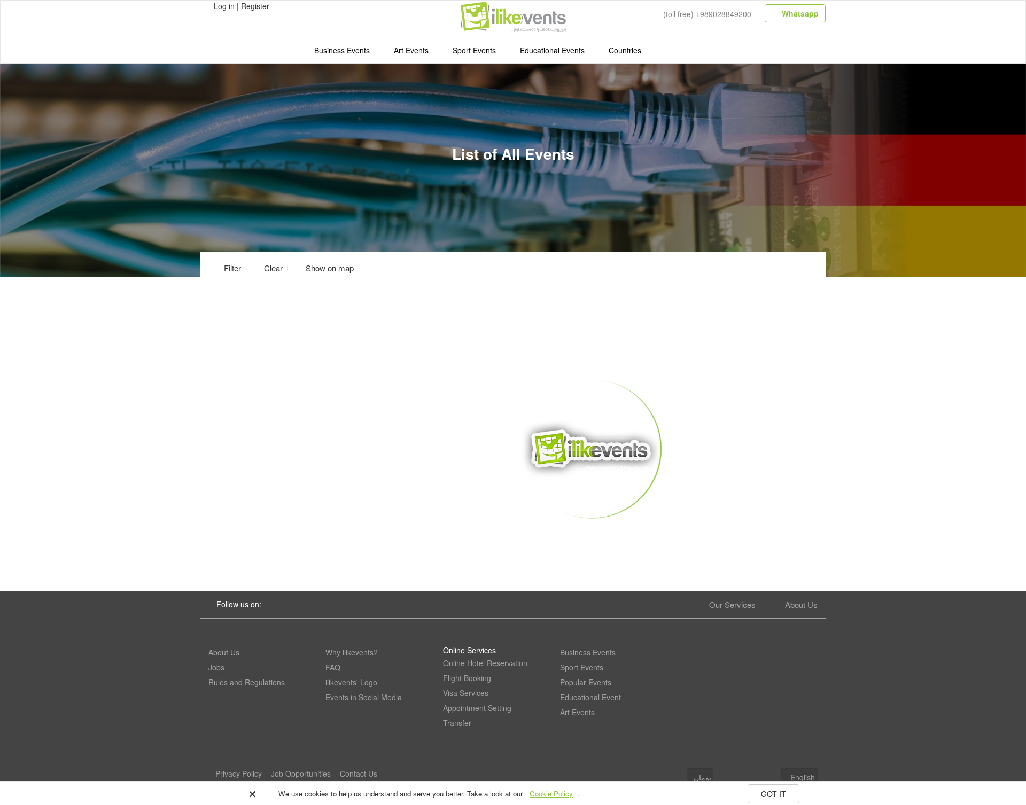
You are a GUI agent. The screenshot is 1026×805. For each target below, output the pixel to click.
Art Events (411, 50)
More (591, 535)
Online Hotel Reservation (485, 663)
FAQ (332, 667)
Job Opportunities (301, 773)
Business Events (342, 50)
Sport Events (474, 50)
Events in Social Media (363, 697)
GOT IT (773, 793)
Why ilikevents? (351, 652)
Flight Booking (467, 678)
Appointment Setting (477, 707)
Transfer (457, 722)
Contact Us (358, 773)
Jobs (216, 667)
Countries (625, 50)
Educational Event (590, 697)
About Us (801, 604)
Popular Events (585, 682)
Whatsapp (799, 13)
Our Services (732, 604)
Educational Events (552, 50)
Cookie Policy (551, 793)
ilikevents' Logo (351, 682)
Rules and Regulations (246, 682)
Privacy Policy (238, 773)
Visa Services (465, 692)
